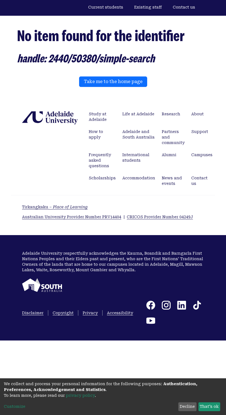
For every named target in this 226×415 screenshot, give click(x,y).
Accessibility (120, 313)
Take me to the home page (113, 81)
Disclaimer (33, 313)
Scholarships (102, 178)
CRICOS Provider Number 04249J (160, 217)
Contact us (184, 7)
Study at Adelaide (98, 117)
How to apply (96, 134)
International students (135, 158)
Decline (187, 406)
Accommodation (138, 178)
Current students (105, 7)
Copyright (63, 313)
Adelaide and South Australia (138, 134)
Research (171, 114)
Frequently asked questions (100, 160)
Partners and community (173, 137)
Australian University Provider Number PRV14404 (71, 217)
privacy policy (80, 395)
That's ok (209, 406)
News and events (172, 181)
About (197, 114)
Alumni (169, 155)
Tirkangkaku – (55, 207)
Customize (14, 406)
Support (199, 131)
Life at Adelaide (138, 114)
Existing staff (148, 7)
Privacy (90, 313)
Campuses (201, 155)
